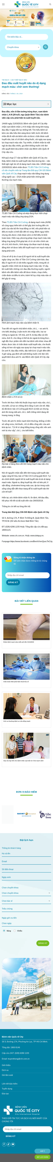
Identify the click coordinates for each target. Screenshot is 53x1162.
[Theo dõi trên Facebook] (4, 1144)
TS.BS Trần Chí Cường (17, 222)
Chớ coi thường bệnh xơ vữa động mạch (16, 721)
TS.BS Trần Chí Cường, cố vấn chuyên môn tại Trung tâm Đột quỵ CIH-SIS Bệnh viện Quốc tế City (26, 170)
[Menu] (3, 4)
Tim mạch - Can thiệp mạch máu (14, 80)
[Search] (50, 4)
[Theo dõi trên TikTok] (9, 1144)
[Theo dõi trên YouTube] (13, 1144)
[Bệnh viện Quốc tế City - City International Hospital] (26, 4)
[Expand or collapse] (48, 104)
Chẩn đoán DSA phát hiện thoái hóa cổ (16, 681)
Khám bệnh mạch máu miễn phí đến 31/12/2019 (18, 642)
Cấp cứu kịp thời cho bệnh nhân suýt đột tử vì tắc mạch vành (23, 760)
